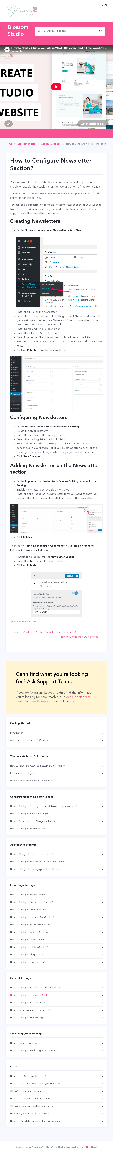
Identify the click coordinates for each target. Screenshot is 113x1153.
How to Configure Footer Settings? (29, 829)
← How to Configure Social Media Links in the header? (43, 632)
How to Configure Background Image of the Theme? (38, 862)
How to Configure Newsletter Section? (30, 995)
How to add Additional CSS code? (28, 1076)
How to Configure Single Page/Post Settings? (34, 1051)
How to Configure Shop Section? (27, 962)
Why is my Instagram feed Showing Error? (31, 1106)
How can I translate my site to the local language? (36, 1121)
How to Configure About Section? (28, 910)
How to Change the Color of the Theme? (32, 854)
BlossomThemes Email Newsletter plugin (57, 193)
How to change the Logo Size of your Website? (35, 1084)
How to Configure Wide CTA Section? (30, 932)
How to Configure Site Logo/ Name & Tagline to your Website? (43, 806)
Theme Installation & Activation (29, 756)
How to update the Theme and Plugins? (31, 1099)
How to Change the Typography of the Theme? (35, 869)
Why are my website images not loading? (31, 1114)
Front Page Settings (22, 885)
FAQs (13, 1066)
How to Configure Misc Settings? (27, 1018)
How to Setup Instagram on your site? (30, 1010)
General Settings (20, 978)
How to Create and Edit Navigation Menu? (32, 821)
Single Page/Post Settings (26, 1033)
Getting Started (20, 723)
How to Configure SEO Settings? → (81, 636)
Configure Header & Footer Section (32, 797)
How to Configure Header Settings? (29, 814)
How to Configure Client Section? (28, 940)
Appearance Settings (23, 845)
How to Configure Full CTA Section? (29, 947)
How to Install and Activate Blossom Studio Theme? (37, 766)
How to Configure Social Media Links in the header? (37, 988)
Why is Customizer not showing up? (28, 1091)
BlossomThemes (23, 1147)
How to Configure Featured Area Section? (32, 917)
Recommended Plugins (22, 773)
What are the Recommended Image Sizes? (32, 781)
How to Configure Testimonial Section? (30, 925)
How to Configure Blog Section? (27, 955)
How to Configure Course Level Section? (31, 902)
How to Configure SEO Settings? (27, 1003)
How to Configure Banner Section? (28, 895)
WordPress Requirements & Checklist (29, 740)
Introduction (16, 733)
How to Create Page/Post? (24, 1043)
